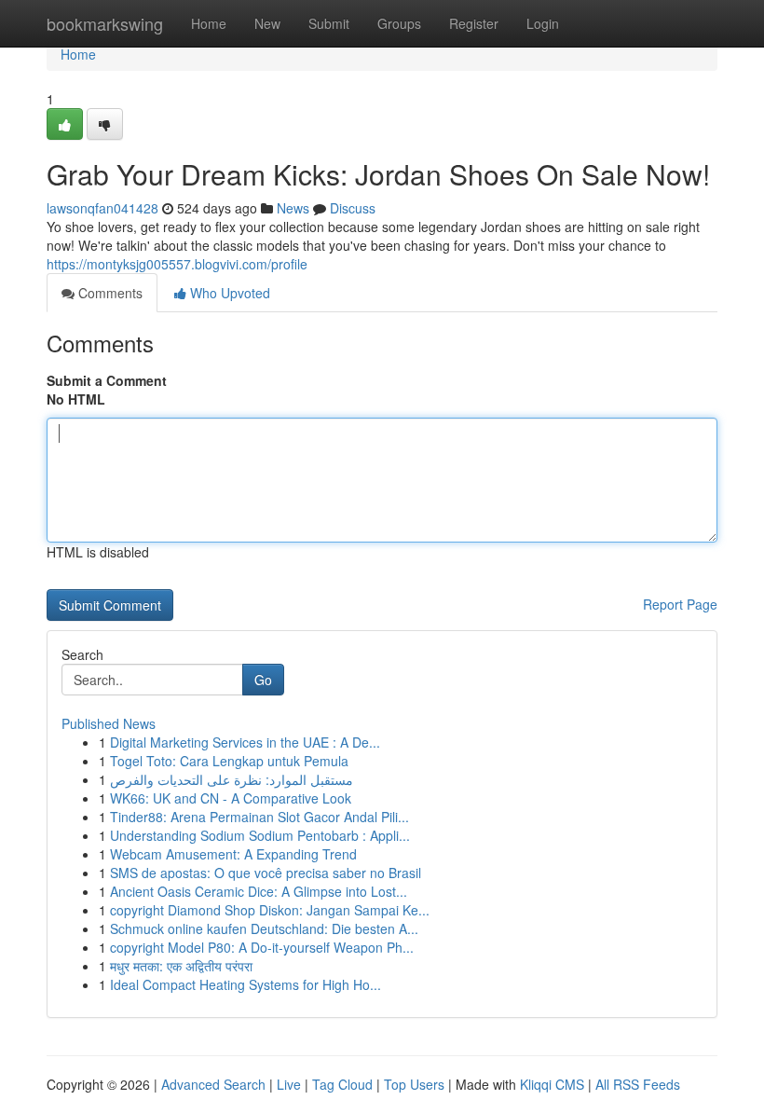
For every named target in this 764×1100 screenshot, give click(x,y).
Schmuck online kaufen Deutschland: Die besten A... (264, 928)
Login (542, 23)
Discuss (352, 208)
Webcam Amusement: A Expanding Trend (233, 854)
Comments (109, 292)
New (267, 23)
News (293, 208)
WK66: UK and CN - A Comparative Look (230, 798)
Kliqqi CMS (552, 1084)
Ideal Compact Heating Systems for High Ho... (245, 984)
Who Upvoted (228, 292)
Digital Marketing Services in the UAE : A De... (245, 742)
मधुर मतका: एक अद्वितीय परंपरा (181, 965)
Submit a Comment (107, 380)
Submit (328, 23)
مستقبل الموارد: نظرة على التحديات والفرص (231, 779)
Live (289, 1084)
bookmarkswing (105, 23)
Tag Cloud (342, 1084)
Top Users (414, 1084)
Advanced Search (213, 1084)
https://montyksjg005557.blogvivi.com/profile (177, 263)
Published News (108, 723)
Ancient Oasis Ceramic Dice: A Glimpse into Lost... (258, 891)
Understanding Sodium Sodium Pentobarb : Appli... (260, 835)
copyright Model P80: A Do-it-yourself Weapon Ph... (262, 947)
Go (263, 679)
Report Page (680, 604)
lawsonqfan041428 (102, 208)
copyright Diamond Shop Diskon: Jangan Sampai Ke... (270, 910)
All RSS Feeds (637, 1084)
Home (208, 23)
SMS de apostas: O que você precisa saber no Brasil (265, 872)
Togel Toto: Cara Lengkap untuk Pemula (229, 760)
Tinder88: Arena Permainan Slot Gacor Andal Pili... (259, 816)
